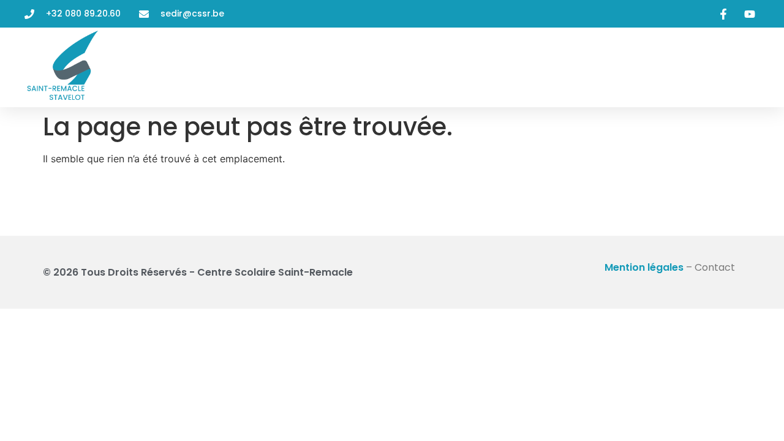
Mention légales (644, 267)
